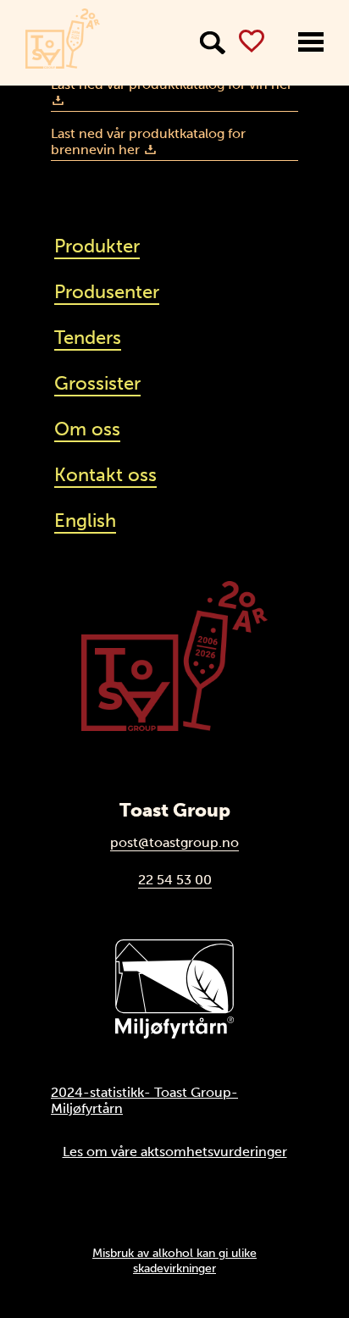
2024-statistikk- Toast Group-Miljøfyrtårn (144, 1100)
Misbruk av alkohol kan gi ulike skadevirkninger (174, 1260)
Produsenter (106, 291)
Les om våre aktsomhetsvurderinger (175, 1152)
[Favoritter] (251, 41)
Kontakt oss (105, 474)
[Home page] (62, 38)
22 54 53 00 (175, 880)
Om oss (87, 429)
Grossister (97, 383)
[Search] (212, 42)
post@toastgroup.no (174, 842)
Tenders (87, 337)
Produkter (97, 246)
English (85, 520)
